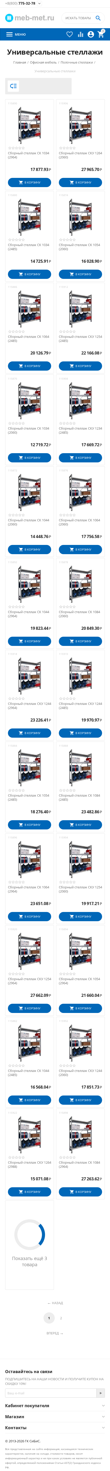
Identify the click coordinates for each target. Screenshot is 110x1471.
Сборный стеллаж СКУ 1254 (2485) (80, 339)
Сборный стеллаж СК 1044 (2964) (28, 614)
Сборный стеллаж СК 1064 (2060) (79, 522)
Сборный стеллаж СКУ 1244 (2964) (29, 706)
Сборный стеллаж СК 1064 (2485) (28, 339)
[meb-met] (30, 18)
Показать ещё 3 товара (29, 1261)
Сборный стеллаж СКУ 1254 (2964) (29, 981)
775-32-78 (20, 3)
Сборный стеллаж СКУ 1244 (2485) (80, 706)
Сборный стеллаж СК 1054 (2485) (28, 798)
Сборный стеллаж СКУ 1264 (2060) (80, 155)
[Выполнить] (100, 1393)
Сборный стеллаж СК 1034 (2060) (28, 430)
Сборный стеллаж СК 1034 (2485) (28, 247)
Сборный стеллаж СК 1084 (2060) (79, 614)
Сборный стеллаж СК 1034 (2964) (28, 155)
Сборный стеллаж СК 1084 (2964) (79, 1165)
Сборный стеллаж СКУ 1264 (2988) (29, 1165)
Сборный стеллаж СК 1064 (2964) (28, 889)
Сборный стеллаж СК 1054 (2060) (79, 247)
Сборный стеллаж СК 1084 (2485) (79, 798)
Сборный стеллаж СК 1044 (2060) (28, 522)
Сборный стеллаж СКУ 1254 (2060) (80, 889)
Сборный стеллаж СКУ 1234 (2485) (80, 430)
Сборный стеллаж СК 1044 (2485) (28, 1073)
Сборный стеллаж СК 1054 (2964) (79, 981)
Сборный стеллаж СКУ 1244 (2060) (80, 1073)
